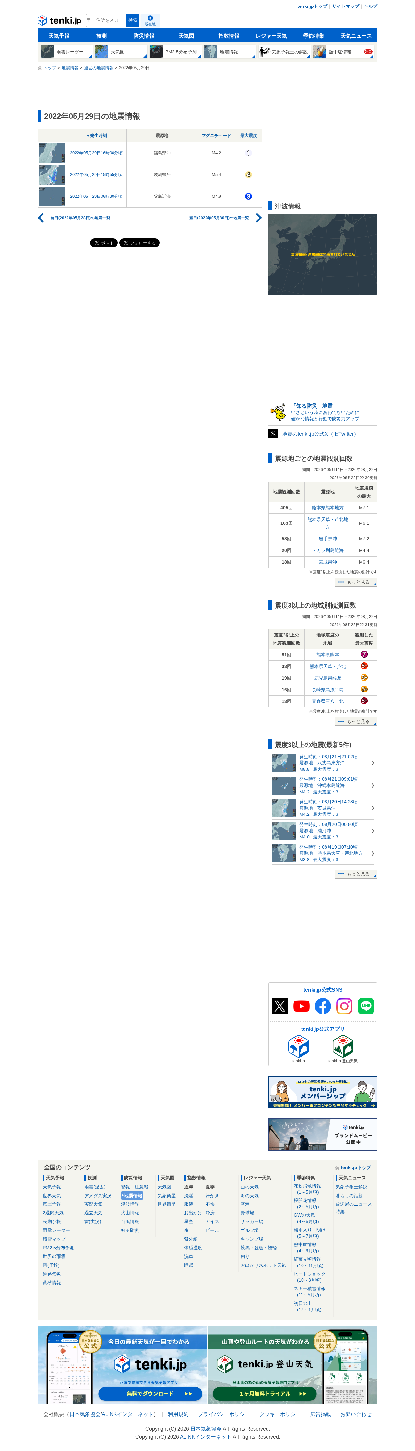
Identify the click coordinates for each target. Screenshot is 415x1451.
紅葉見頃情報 (309, 1262)
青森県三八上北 (328, 701)
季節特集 (313, 36)
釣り (245, 1256)
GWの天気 (306, 1218)
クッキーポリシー (280, 1414)
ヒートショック (310, 1277)
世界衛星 (167, 1204)
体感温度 (193, 1247)
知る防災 (130, 1230)
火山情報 (130, 1212)
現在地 (150, 24)
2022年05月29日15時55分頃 (96, 174)
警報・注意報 (134, 1186)
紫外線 (191, 1239)
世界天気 (52, 1195)
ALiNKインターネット (127, 1414)
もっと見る (358, 582)
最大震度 (248, 135)
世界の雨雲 (54, 1256)
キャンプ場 (252, 1239)
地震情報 (133, 1195)
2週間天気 (53, 1212)
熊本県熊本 (327, 654)
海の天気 (250, 1195)
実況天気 (93, 1204)
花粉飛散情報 (307, 1189)
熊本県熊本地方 (328, 507)
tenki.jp (60, 22)
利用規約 (178, 1414)
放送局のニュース (354, 1204)
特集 (340, 1211)
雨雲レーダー (56, 1230)
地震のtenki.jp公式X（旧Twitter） (320, 434)
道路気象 (52, 1274)
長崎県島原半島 (328, 689)
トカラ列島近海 (328, 550)
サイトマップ (345, 6)
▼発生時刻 (96, 135)
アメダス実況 (98, 1195)
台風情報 (130, 1221)
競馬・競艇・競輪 (259, 1247)
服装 (188, 1204)
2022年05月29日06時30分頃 (96, 196)
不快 (210, 1204)
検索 (132, 20)
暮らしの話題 (349, 1195)
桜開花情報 (306, 1203)
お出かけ (193, 1212)
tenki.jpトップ (312, 6)
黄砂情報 (52, 1282)
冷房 (210, 1212)
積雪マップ (54, 1239)
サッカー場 (252, 1221)
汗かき (212, 1195)
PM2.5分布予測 (58, 1247)
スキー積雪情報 (310, 1291)
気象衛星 (167, 1195)
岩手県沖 (328, 538)
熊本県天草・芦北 (328, 666)
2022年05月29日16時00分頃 (96, 153)
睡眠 (188, 1265)
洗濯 (188, 1195)
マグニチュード (216, 135)
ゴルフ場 (250, 1230)
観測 (101, 36)
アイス (212, 1221)
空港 (245, 1204)
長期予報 (52, 1221)
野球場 (247, 1212)
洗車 (188, 1256)
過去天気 (93, 1212)
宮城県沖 (328, 562)
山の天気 (250, 1186)
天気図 (186, 36)
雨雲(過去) (95, 1186)
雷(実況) (92, 1221)
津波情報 (130, 1204)
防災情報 (144, 36)
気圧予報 (52, 1204)
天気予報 (59, 36)
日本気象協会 (85, 1414)
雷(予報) (51, 1265)
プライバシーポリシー (224, 1414)
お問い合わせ (356, 1414)
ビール (212, 1230)
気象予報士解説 (351, 1186)
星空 (188, 1221)
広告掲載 (320, 1414)
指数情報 (229, 36)
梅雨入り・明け (310, 1233)
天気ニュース (356, 36)
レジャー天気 (271, 36)
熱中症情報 (306, 1247)
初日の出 (308, 1306)
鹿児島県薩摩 (327, 678)
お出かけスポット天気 (263, 1265)
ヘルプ (370, 6)
